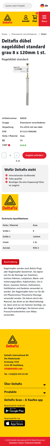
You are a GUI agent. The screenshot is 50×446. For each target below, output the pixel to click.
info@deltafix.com (13, 368)
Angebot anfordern (34, 155)
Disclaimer (13, 443)
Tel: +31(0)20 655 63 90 (16, 374)
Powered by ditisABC (33, 443)
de (46, 5)
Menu (44, 21)
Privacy (21, 443)
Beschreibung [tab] (10, 262)
